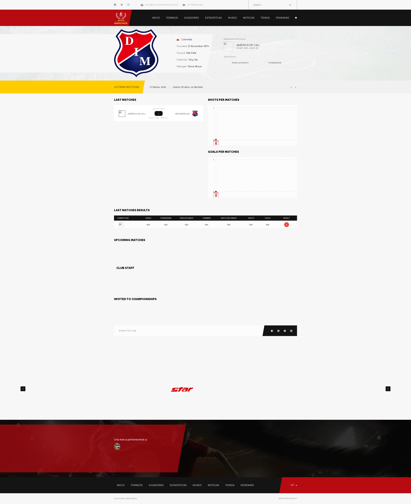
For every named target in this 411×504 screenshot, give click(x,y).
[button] (292, 87)
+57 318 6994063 (195, 5)
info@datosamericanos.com (161, 5)
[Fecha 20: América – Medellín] (228, 46)
